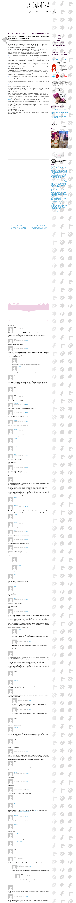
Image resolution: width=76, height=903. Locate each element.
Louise (15, 446)
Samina (15, 477)
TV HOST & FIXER (59, 43)
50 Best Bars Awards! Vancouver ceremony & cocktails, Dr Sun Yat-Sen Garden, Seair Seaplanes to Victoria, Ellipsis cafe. (58, 185)
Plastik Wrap (36, 810)
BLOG (59, 38)
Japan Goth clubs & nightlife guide (59, 115)
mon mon (16, 787)
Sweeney (16, 772)
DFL (14, 803)
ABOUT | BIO (59, 40)
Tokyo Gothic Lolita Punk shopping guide (59, 113)
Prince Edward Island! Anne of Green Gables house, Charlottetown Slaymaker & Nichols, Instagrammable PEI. (59, 203)
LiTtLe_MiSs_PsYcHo (18, 833)
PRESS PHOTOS (59, 50)
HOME (59, 35)
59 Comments (45, 307)
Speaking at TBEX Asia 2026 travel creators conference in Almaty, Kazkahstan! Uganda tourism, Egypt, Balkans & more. (59, 181)
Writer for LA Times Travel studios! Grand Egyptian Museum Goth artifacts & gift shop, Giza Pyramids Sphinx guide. (39, 228)
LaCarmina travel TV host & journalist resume (57, 120)
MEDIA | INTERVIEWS (59, 52)
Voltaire (10, 99)
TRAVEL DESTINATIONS (59, 45)
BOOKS (59, 47)
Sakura (15, 411)
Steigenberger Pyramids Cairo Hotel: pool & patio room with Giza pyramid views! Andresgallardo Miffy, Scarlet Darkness (18, 228)
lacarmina (19, 358)
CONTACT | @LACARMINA (59, 54)
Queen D (15, 454)
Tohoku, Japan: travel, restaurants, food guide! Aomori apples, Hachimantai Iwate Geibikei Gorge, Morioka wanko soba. (59, 189)
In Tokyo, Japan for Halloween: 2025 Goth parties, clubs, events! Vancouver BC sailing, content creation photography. (59, 207)
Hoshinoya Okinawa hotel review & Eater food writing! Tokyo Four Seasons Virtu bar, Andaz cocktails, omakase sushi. (59, 194)
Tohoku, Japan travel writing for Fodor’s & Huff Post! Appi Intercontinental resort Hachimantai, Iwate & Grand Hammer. (59, 198)
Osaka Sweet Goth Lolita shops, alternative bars (58, 117)
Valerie (15, 438)
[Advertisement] (38, 22)
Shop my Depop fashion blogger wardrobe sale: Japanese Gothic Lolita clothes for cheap (58, 110)
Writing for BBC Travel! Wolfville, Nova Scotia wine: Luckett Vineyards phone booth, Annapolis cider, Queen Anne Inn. (59, 211)
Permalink (26, 328)
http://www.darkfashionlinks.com (26, 811)
